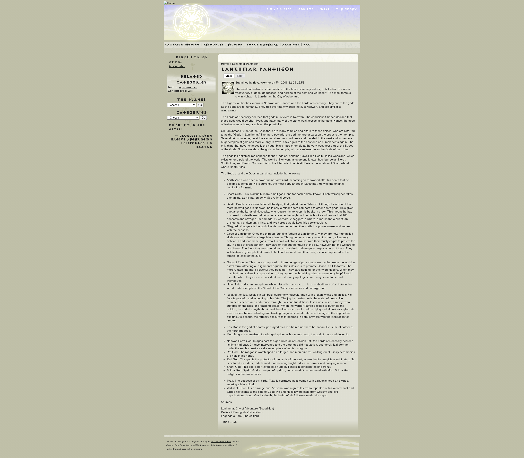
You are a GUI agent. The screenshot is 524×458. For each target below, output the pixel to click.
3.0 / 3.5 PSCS (279, 9)
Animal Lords (281, 197)
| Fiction (234, 44)
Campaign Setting (182, 44)
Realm (319, 155)
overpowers (228, 110)
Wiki (324, 9)
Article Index (177, 66)
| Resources (212, 44)
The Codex (346, 9)
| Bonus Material (261, 44)
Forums (306, 9)
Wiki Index (175, 61)
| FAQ (306, 44)
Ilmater (231, 320)
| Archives (289, 44)
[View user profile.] (228, 93)
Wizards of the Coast (221, 441)
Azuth (248, 187)
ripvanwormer (262, 82)
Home (225, 63)
